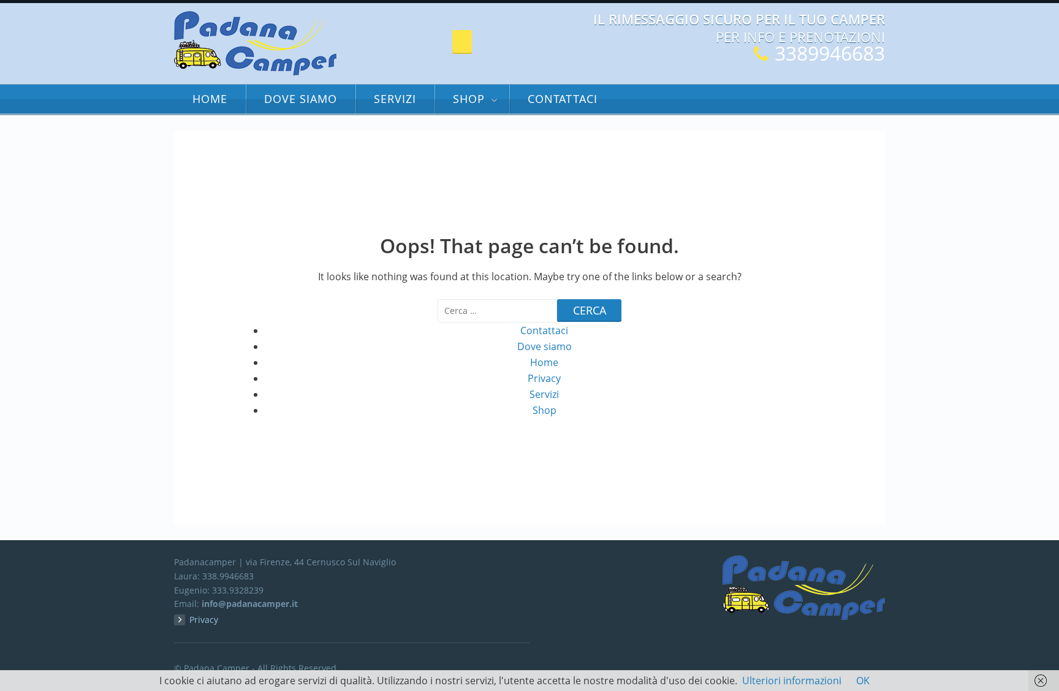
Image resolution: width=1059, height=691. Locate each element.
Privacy (544, 378)
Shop (469, 98)
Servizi (395, 98)
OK (863, 680)
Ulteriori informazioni (791, 680)
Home (209, 98)
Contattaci (563, 98)
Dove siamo (300, 98)
